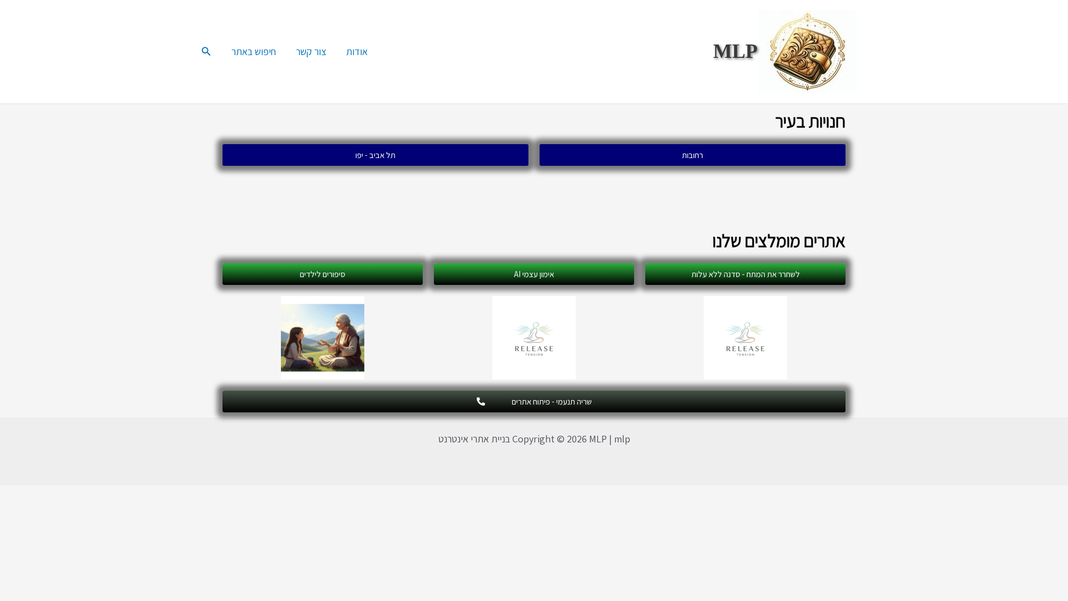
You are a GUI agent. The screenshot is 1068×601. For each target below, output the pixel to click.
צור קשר (311, 51)
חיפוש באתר (253, 51)
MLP (735, 51)
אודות (357, 51)
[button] (205, 52)
